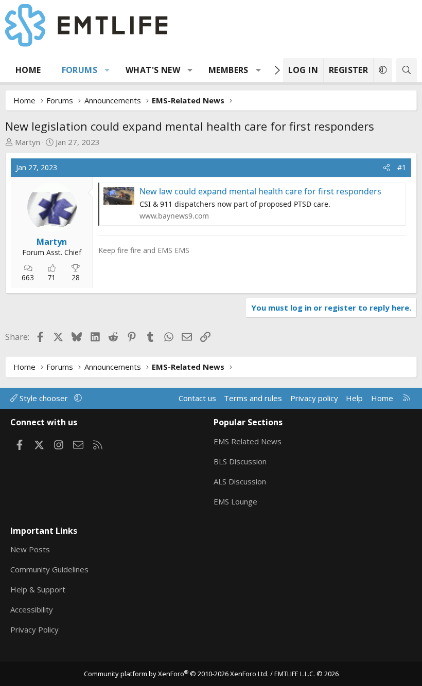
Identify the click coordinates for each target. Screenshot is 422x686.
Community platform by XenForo (176, 673)
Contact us (197, 398)
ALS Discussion (240, 481)
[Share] (386, 167)
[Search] (406, 70)
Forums (79, 70)
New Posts (30, 549)
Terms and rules (253, 398)
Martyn (27, 142)
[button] (107, 70)
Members (228, 70)
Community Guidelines (49, 569)
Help (354, 398)
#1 (401, 167)
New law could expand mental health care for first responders (260, 191)
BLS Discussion (240, 461)
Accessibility (31, 609)
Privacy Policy (34, 629)
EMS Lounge (235, 501)
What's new (153, 70)
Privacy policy (314, 398)
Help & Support (37, 589)
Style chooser (43, 398)
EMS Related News (248, 441)
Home (28, 70)
